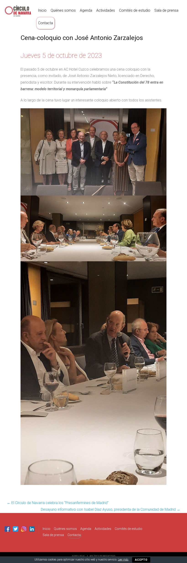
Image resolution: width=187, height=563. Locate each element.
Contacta (45, 23)
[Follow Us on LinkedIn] (32, 529)
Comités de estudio (134, 10)
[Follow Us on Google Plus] (23, 529)
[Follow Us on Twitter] (15, 529)
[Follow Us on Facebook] (7, 529)
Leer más (123, 559)
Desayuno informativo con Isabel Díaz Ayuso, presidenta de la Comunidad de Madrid (110, 509)
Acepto (141, 559)
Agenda (86, 10)
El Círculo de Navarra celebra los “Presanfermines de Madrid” (58, 503)
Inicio (42, 10)
